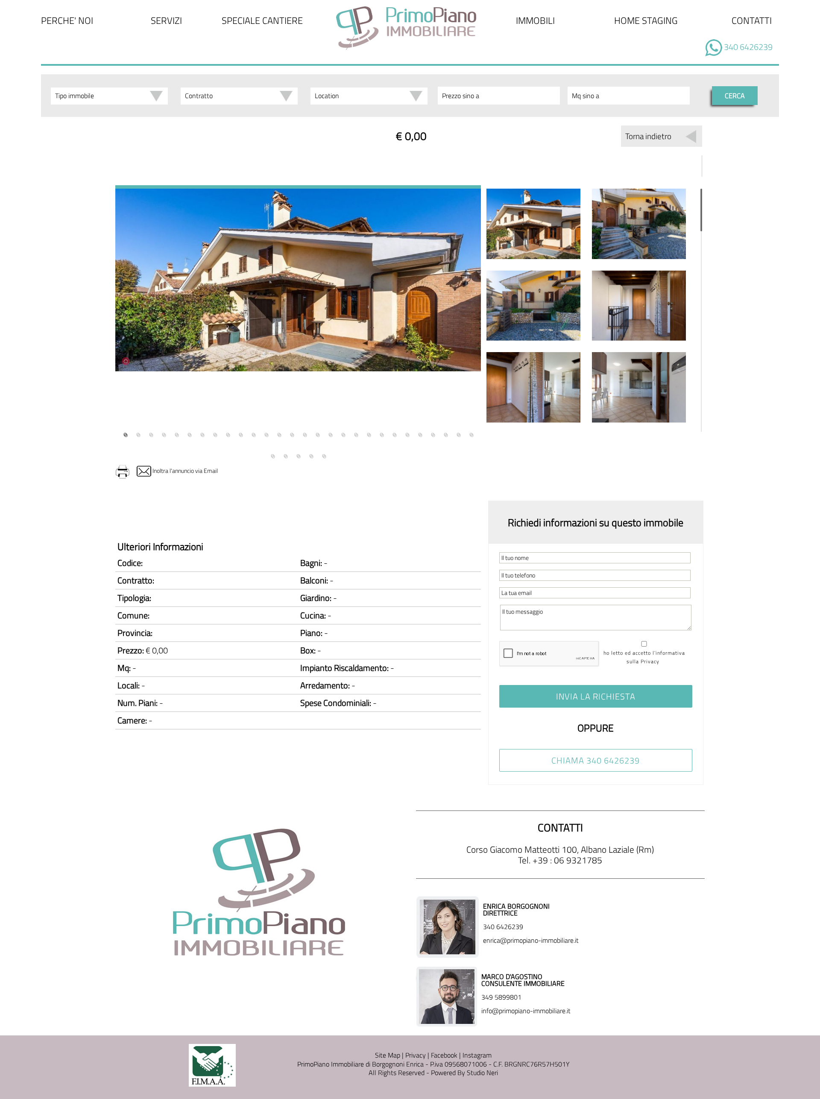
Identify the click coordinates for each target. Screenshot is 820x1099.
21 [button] (381, 433)
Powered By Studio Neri (463, 1072)
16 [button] (317, 433)
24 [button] (420, 433)
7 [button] (202, 433)
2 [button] (138, 433)
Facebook (444, 1055)
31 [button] (298, 454)
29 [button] (272, 454)
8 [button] (215, 433)
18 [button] (343, 433)
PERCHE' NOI (67, 20)
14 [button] (291, 433)
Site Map (387, 1055)
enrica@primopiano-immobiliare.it (531, 940)
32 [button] (311, 454)
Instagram (477, 1055)
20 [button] (368, 433)
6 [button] (189, 433)
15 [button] (304, 433)
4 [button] (163, 433)
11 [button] (253, 433)
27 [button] (458, 433)
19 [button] (355, 433)
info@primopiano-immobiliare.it (526, 1011)
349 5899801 (501, 997)
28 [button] (471, 433)
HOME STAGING (646, 20)
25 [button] (432, 433)
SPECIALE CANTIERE (262, 20)
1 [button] (125, 433)
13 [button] (279, 433)
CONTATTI (752, 20)
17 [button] (330, 433)
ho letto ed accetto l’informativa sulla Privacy (644, 657)
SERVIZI (166, 20)
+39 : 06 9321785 (567, 860)
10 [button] (240, 433)
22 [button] (394, 433)
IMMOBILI (535, 20)
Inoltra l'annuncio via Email (184, 470)
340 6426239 (748, 46)
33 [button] (323, 454)
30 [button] (285, 454)
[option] (298, 278)
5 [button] (176, 433)
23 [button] (407, 433)
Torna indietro (648, 136)
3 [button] (150, 433)
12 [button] (266, 433)
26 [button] (445, 433)
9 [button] (227, 433)
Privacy (415, 1055)
